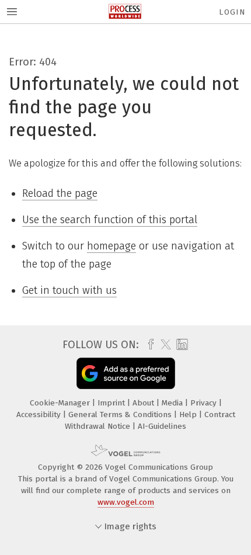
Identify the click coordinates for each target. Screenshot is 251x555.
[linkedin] (180, 345)
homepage (111, 246)
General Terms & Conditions (121, 414)
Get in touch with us (69, 290)
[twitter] (163, 345)
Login (232, 12)
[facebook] (148, 344)
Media (173, 403)
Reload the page (59, 193)
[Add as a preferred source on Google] (125, 373)
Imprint (112, 403)
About (144, 403)
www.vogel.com (125, 502)
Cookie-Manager (61, 403)
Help (189, 414)
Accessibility (39, 414)
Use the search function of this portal (109, 219)
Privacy (204, 403)
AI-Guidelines (162, 426)
